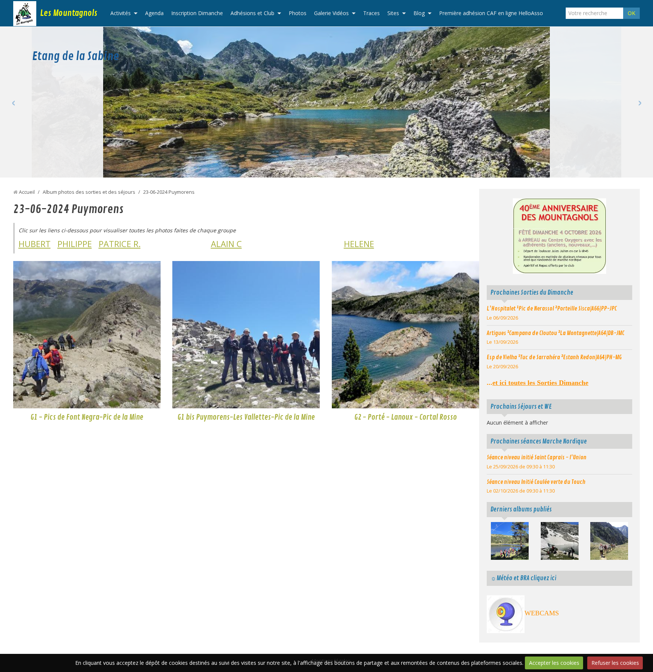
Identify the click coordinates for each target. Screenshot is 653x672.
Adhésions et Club (252, 13)
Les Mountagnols (68, 13)
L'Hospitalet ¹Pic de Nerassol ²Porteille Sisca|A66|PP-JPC (552, 308)
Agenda (154, 13)
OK (631, 13)
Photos (297, 13)
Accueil (27, 192)
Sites (393, 13)
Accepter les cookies (554, 662)
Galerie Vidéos (331, 13)
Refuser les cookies (615, 662)
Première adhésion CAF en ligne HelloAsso (491, 13)
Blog (419, 13)
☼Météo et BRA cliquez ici (523, 578)
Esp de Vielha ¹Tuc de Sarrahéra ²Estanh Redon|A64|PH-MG (554, 357)
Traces (371, 13)
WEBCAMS (542, 613)
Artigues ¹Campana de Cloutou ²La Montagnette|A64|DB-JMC (555, 333)
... (537, 382)
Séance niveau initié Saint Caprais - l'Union (536, 457)
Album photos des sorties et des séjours (89, 192)
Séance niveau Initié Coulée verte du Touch (536, 482)
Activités (120, 13)
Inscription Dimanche (197, 13)
